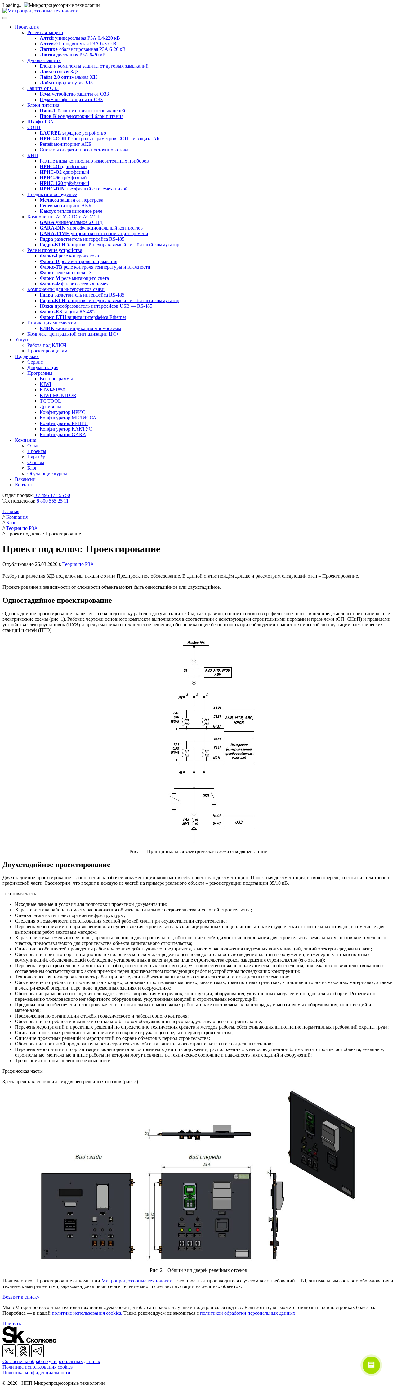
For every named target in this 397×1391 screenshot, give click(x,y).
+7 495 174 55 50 (52, 495)
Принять (11, 1323)
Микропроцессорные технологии (136, 1280)
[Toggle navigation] (4, 18)
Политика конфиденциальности (36, 1372)
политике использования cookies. (87, 1313)
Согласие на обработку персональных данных (51, 1361)
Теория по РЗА (78, 564)
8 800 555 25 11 (52, 500)
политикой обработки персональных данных (247, 1313)
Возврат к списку (20, 1296)
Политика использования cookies (37, 1367)
